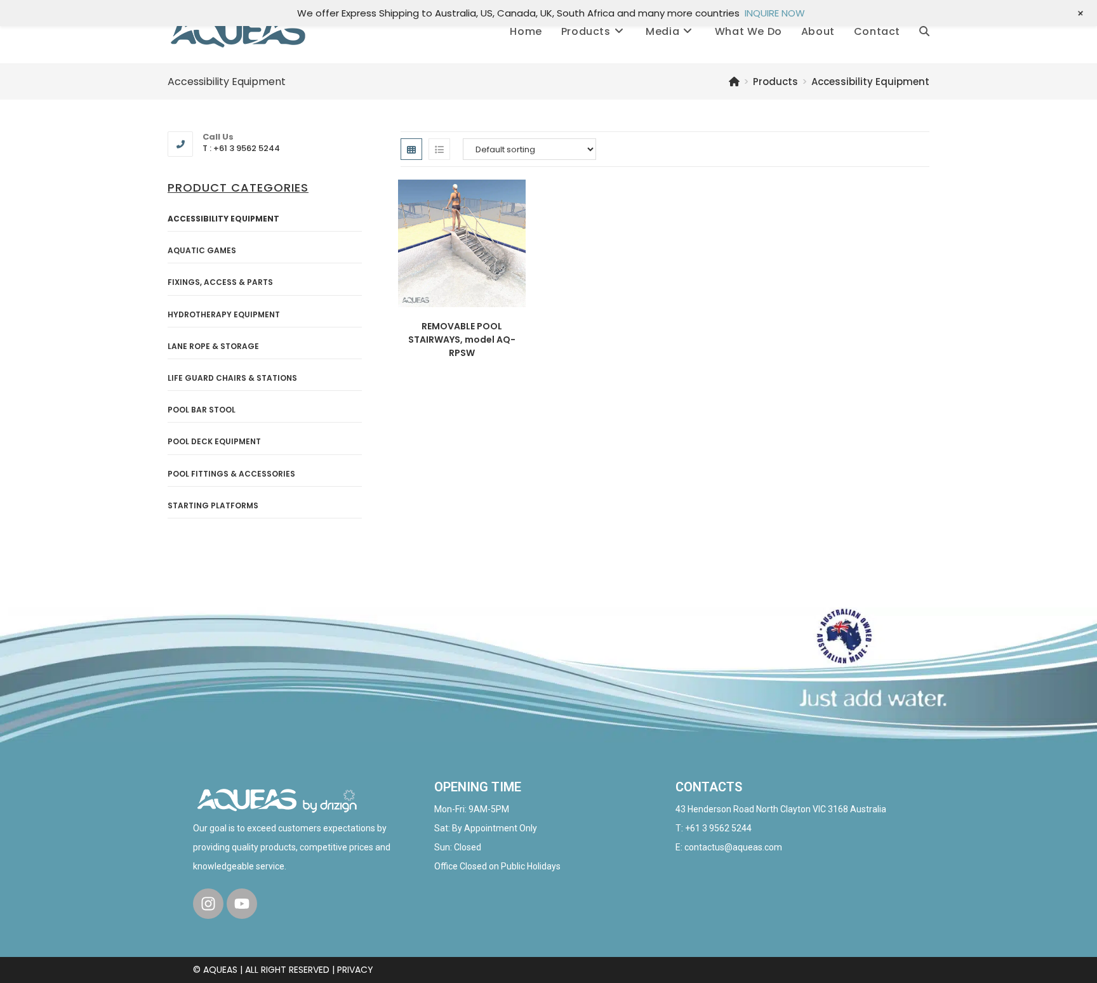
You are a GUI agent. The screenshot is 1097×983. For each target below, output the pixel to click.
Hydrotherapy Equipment (224, 314)
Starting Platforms (213, 505)
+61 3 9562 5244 (718, 828)
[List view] (439, 149)
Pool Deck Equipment (214, 441)
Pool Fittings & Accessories (231, 473)
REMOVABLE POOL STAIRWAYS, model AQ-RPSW (461, 339)
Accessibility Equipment (870, 81)
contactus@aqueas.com (733, 847)
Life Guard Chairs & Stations (232, 378)
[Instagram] (208, 903)
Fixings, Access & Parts (220, 282)
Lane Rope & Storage (213, 346)
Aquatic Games (202, 250)
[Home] (734, 81)
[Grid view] (411, 149)
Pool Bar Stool (202, 409)
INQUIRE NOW (775, 13)
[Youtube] (242, 903)
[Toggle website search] (924, 31)
